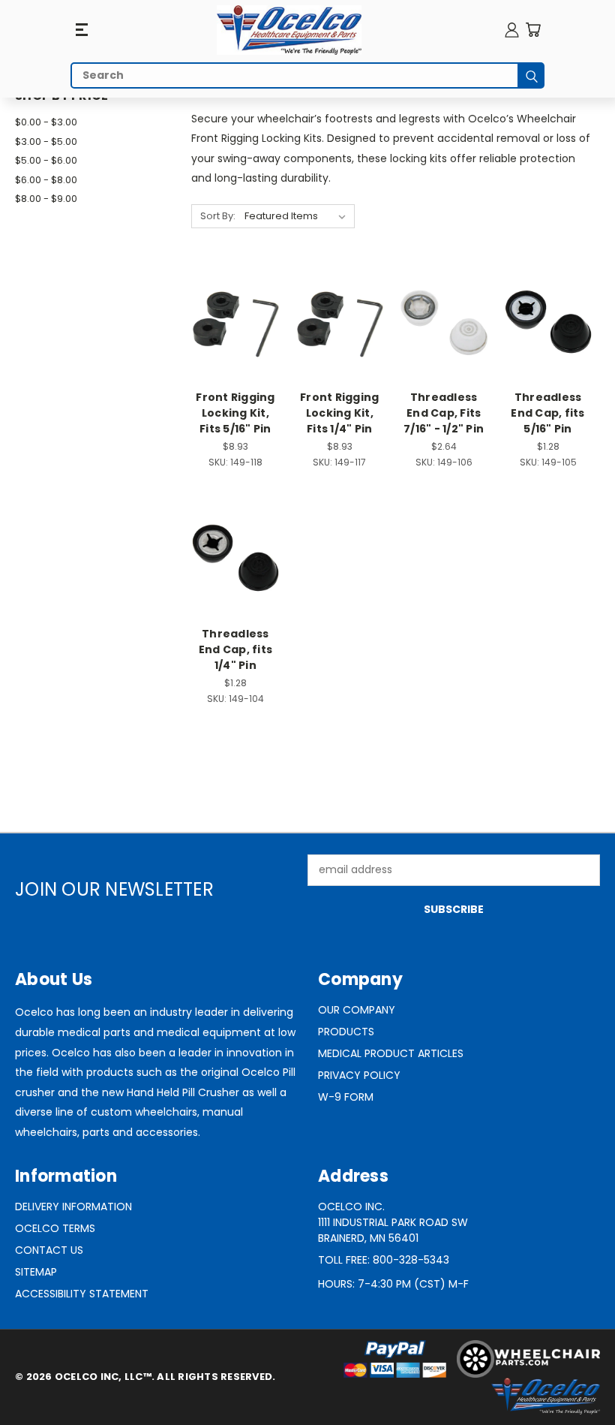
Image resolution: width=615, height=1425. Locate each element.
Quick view (236, 292)
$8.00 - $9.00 (46, 198)
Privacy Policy (359, 1075)
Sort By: (218, 216)
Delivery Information (73, 1206)
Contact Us (49, 1250)
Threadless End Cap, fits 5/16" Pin (547, 413)
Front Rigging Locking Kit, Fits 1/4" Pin (339, 413)
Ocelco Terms (55, 1228)
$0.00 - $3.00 (46, 122)
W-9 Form (346, 1096)
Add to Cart (235, 349)
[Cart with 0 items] (533, 30)
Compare (230, 321)
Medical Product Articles (391, 1053)
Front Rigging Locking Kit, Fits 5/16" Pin (235, 413)
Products (346, 1031)
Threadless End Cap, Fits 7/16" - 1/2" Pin (444, 413)
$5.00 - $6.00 (46, 160)
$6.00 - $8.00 (46, 180)
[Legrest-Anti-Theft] (289, 30)
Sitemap (36, 1271)
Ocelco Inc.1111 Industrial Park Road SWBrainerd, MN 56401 (393, 1222)
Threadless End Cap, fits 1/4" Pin (235, 649)
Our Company (356, 1009)
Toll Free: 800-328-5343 (383, 1259)
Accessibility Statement (81, 1293)
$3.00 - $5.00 (46, 141)
